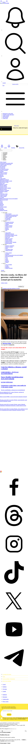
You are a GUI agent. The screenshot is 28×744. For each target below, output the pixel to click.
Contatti (4, 691)
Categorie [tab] (5, 154)
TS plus (1, 208)
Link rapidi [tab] (5, 152)
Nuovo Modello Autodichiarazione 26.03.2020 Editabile (12, 378)
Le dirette (2, 197)
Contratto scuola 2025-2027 (8, 114)
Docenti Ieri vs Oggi (4, 182)
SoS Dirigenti (5, 117)
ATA (1, 177)
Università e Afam (3, 193)
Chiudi (9, 743)
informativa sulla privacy (23, 717)
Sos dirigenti (2, 166)
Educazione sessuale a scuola (6, 180)
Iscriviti (9, 714)
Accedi (4, 82)
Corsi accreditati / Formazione (9, 678)
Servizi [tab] (4, 159)
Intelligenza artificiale (4, 179)
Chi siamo (5, 689)
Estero (1, 192)
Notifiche (4, 686)
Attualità (2, 171)
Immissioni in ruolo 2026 (8, 113)
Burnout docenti (3, 189)
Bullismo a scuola (3, 184)
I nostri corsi (5, 118)
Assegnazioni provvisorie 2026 (6, 163)
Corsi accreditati (3, 206)
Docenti (1, 175)
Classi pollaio (3, 178)
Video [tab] (4, 158)
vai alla (5, 732)
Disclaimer (5, 697)
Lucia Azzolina (18, 390)
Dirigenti (2, 176)
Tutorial (1, 205)
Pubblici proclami (3, 210)
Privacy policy (6, 701)
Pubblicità (2, 209)
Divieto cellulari (3, 185)
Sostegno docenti (3, 186)
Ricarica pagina (3, 743)
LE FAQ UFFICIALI (7, 382)
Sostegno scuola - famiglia (5, 188)
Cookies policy (6, 699)
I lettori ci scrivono (4, 170)
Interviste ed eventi (4, 199)
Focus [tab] (4, 155)
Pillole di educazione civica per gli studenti (9, 198)
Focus (1, 201)
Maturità (23, 390)
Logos (1, 202)
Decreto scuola (4, 390)
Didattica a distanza (11, 390)
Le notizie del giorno (4, 169)
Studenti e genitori (3, 191)
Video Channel (3, 162)
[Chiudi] (0, 149)
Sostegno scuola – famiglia (10, 242)
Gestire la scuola (3, 173)
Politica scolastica (3, 172)
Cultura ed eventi (3, 195)
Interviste (2, 204)
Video (4, 676)
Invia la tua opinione (7, 681)
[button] (15, 18)
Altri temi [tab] (5, 156)
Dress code (2, 183)
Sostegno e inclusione (4, 190)
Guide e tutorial (6, 115)
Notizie (1, 203)
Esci (3, 85)
